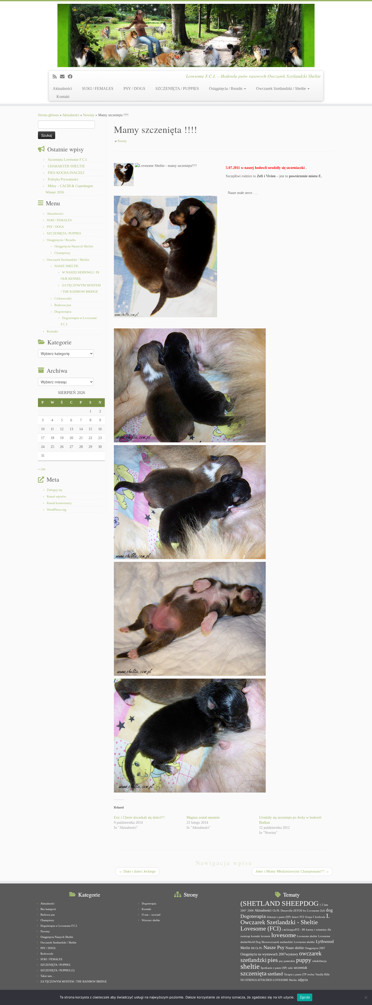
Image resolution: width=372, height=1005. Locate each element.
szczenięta (253, 973)
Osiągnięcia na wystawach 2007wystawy (269, 954)
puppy (303, 960)
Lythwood (325, 941)
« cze (41, 469)
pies (272, 959)
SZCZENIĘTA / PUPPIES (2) (57, 970)
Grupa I (309, 917)
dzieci (295, 917)
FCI (302, 917)
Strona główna (48, 115)
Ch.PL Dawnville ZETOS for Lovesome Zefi (299, 910)
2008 (250, 910)
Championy (62, 253)
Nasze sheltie (294, 948)
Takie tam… (47, 975)
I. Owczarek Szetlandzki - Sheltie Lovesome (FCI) (285, 922)
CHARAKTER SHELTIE (66, 166)
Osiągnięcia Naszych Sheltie (73, 246)
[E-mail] (64, 76)
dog (329, 910)
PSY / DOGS (134, 88)
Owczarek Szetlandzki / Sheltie (281, 88)
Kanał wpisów (56, 496)
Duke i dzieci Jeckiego (137, 871)
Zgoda (305, 997)
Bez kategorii (48, 909)
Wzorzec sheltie (151, 920)
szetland (275, 973)
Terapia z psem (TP (295, 974)
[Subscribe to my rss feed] (56, 76)
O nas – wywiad (151, 914)
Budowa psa (62, 305)
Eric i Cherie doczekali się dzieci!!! (139, 817)
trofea (310, 974)
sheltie (250, 966)
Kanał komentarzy (59, 503)
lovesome (283, 935)
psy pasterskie (287, 961)
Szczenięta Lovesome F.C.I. (68, 160)
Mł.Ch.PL (256, 948)
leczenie (265, 936)
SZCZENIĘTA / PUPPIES (177, 88)
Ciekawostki (63, 298)
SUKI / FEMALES (97, 88)
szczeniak (300, 967)
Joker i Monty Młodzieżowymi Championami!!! (292, 871)
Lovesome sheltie (307, 936)
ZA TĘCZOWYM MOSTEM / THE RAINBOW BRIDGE (73, 981)
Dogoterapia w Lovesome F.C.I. (59, 925)
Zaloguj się (54, 490)
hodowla (320, 917)
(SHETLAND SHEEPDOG (279, 903)
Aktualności (62, 88)
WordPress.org (56, 509)
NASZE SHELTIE (66, 266)
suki (290, 968)
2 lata (325, 904)
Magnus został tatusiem (203, 817)
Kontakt (62, 96)
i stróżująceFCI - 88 (293, 929)
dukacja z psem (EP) (279, 917)
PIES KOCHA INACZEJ (66, 173)
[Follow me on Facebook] (72, 76)
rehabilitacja (319, 961)
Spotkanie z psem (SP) (274, 968)
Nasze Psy (273, 947)
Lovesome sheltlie (304, 942)
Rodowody (46, 953)
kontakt (255, 936)
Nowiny (88, 115)
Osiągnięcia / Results (226, 88)
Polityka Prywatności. (63, 179)
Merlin (245, 948)
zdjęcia (303, 980)
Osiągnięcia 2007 (315, 948)
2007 (243, 910)
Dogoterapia (62, 311)
